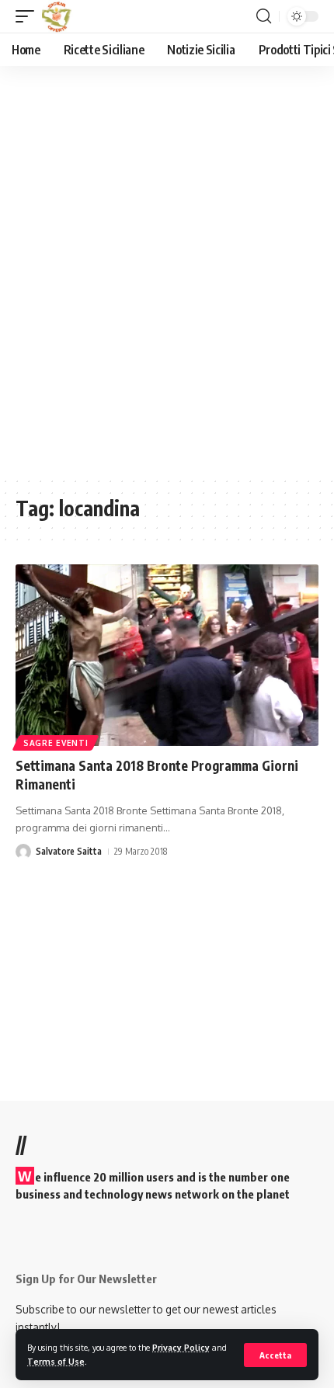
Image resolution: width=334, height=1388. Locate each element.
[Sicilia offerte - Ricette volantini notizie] (58, 16)
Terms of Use (56, 1361)
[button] (275, 1355)
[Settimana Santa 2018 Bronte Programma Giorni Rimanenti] (167, 655)
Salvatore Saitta (69, 851)
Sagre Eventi (55, 743)
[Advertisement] (167, 281)
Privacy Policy (181, 1347)
